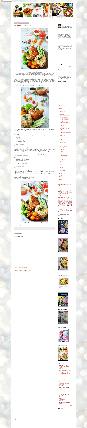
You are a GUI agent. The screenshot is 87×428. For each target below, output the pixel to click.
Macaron (60, 201)
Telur (68, 209)
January (61, 171)
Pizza (69, 205)
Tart (65, 209)
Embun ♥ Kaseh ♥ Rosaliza (64, 387)
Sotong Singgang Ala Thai (63, 384)
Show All (71, 405)
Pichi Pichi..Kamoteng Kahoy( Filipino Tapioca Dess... (65, 119)
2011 (60, 179)
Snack (59, 209)
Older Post (53, 265)
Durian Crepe (62, 125)
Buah (61, 192)
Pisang (65, 205)
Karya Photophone (62, 399)
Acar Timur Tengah (63, 159)
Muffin (68, 203)
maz (64, 24)
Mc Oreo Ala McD (63, 135)
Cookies (59, 193)
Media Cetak (65, 202)
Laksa (68, 200)
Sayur (63, 208)
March (61, 168)
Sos (62, 209)
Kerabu (68, 198)
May (61, 165)
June (61, 164)
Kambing (66, 197)
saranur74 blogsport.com (63, 376)
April (61, 167)
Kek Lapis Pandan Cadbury (63, 395)
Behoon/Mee (60, 191)
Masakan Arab (67, 201)
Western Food (69, 210)
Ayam (63, 190)
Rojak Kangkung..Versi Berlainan (65, 132)
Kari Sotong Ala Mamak (64, 140)
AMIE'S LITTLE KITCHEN (63, 365)
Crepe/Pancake (67, 193)
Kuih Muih (60, 200)
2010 (60, 181)
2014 (60, 175)
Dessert (68, 194)
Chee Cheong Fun (68, 192)
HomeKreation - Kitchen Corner (65, 394)
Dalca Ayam (62, 121)
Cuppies (59, 194)
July (60, 162)
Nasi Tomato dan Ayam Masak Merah (65, 380)
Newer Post (16, 265)
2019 (60, 107)
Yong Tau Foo (62, 211)
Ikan (59, 195)
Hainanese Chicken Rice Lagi (23, 25)
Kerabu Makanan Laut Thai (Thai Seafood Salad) (65, 137)
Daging (63, 194)
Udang (61, 210)
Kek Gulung (63, 198)
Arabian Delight (62, 149)
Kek (71, 197)
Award (59, 190)
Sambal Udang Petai (63, 124)
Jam (66, 195)
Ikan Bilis (63, 195)
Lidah (71, 200)
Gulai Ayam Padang (63, 155)
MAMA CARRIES (61, 403)
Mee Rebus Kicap (63, 142)
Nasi (71, 203)
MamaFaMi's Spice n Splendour (65, 402)
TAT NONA (61, 388)
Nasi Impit (62, 204)
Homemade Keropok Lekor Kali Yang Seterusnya (65, 157)
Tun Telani (61, 391)
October (61, 112)
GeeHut (60, 398)
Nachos (61, 139)
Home (35, 265)
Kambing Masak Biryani (64, 147)
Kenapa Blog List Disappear (64, 115)
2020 (60, 105)
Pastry (61, 205)
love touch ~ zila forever (63, 379)
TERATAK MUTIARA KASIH (64, 383)
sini (31, 178)
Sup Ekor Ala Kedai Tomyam (65, 127)
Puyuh (59, 206)
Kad (62, 197)
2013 (60, 176)
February (61, 170)
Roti (65, 206)
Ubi (71, 209)
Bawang (69, 190)
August (61, 161)
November (62, 111)
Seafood (68, 208)
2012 (60, 178)
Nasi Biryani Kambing (63, 146)
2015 (60, 173)
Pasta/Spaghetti (68, 204)
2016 (60, 108)
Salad (69, 206)
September (62, 114)
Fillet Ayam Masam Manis (64, 117)
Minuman (63, 203)
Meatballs (59, 202)
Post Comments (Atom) (23, 267)
